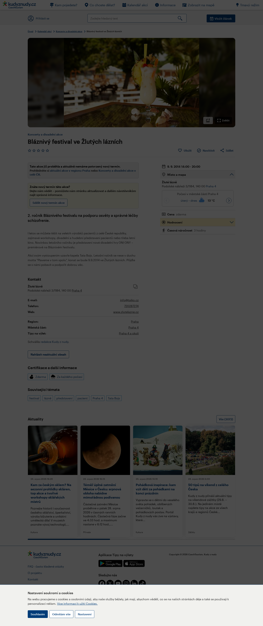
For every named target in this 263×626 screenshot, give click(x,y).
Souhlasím (38, 614)
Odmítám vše (61, 614)
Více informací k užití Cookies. (77, 603)
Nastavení (84, 614)
